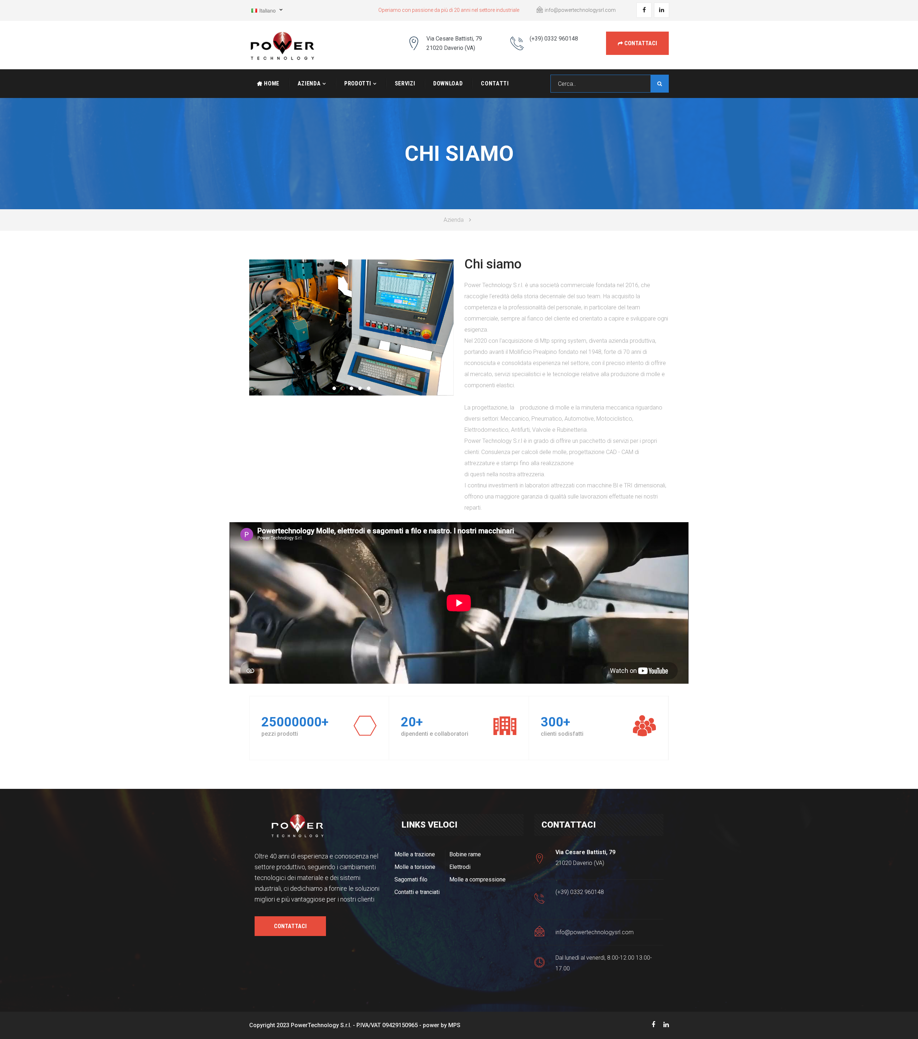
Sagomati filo (410, 879)
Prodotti (357, 83)
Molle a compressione (477, 879)
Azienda (309, 83)
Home (270, 83)
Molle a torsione (414, 867)
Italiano (262, 11)
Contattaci (640, 43)
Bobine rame (465, 854)
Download (448, 83)
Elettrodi (459, 867)
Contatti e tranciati (417, 892)
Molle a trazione (414, 854)
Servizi (405, 83)
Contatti (494, 83)
